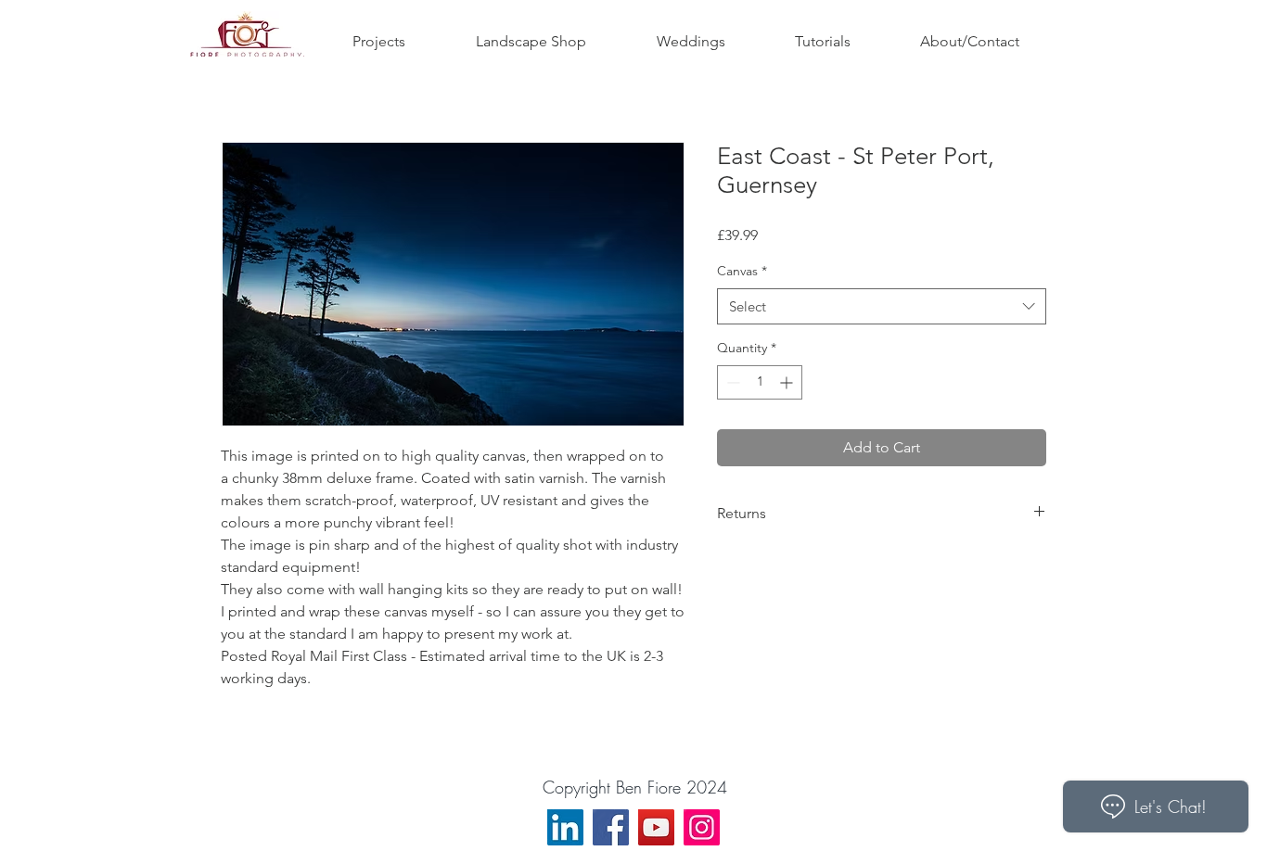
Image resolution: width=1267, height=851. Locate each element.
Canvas (742, 270)
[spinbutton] (759, 382)
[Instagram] (702, 827)
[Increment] (788, 382)
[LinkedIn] (565, 827)
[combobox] (881, 306)
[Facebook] (611, 827)
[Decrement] (731, 382)
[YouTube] (656, 827)
